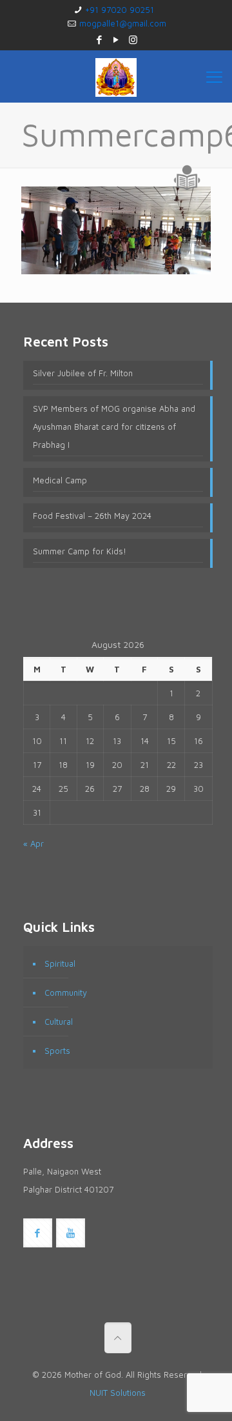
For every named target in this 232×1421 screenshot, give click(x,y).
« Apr (33, 843)
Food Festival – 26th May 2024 (92, 515)
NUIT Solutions (118, 1392)
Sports (57, 1050)
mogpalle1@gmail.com (122, 23)
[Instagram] (133, 39)
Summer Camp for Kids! (79, 551)
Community (65, 992)
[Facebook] (99, 39)
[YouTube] (116, 39)
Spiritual (59, 963)
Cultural (58, 1021)
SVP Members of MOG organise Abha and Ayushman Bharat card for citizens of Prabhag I (114, 426)
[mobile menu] (214, 76)
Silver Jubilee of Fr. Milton (83, 373)
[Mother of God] (116, 76)
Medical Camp (60, 480)
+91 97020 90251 (119, 10)
